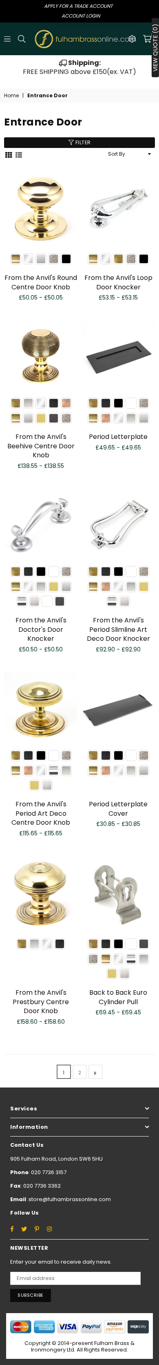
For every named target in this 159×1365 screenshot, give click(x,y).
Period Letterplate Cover (118, 808)
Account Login (81, 15)
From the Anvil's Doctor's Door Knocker (40, 629)
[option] (79, 67)
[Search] (21, 39)
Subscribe (31, 1295)
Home (11, 95)
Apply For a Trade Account (78, 5)
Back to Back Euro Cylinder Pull (118, 997)
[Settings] (132, 39)
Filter (82, 142)
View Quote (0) (155, 48)
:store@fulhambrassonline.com (68, 1199)
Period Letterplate (118, 436)
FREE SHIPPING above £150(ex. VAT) (79, 67)
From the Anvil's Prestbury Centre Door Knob (41, 1002)
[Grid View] (8, 154)
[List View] (18, 154)
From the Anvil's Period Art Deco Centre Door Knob (40, 813)
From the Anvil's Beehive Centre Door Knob (41, 446)
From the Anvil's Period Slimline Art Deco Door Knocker (118, 629)
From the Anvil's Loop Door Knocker (118, 282)
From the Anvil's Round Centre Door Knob (40, 282)
